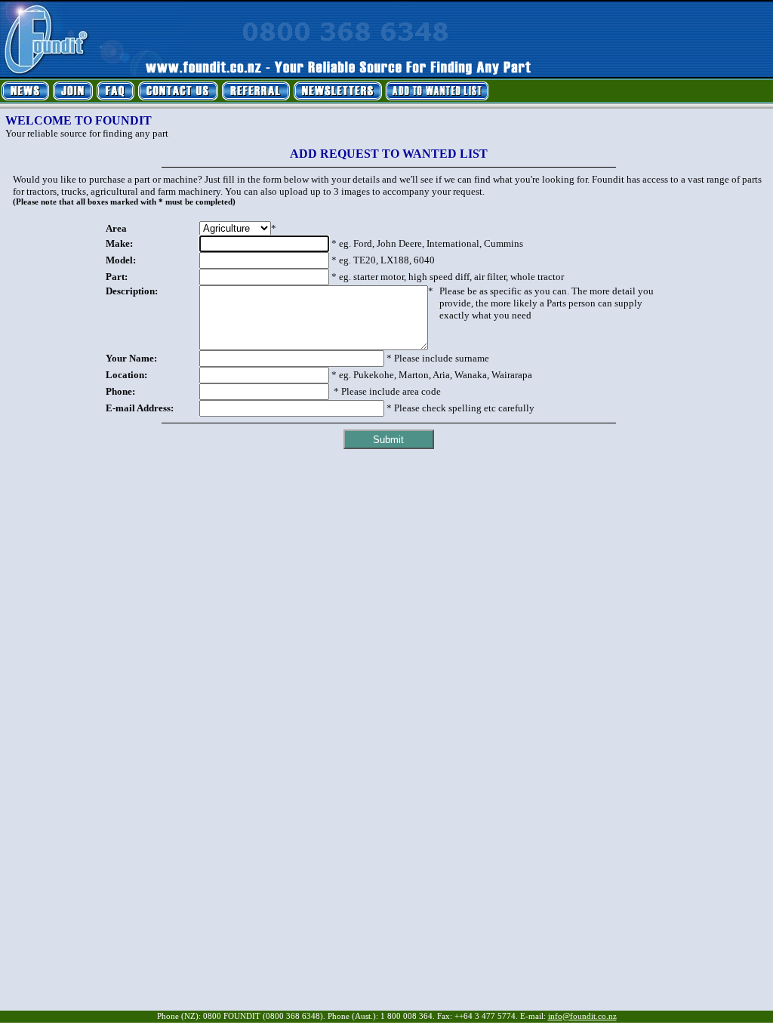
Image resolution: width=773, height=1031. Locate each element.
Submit (388, 439)
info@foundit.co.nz (582, 1016)
